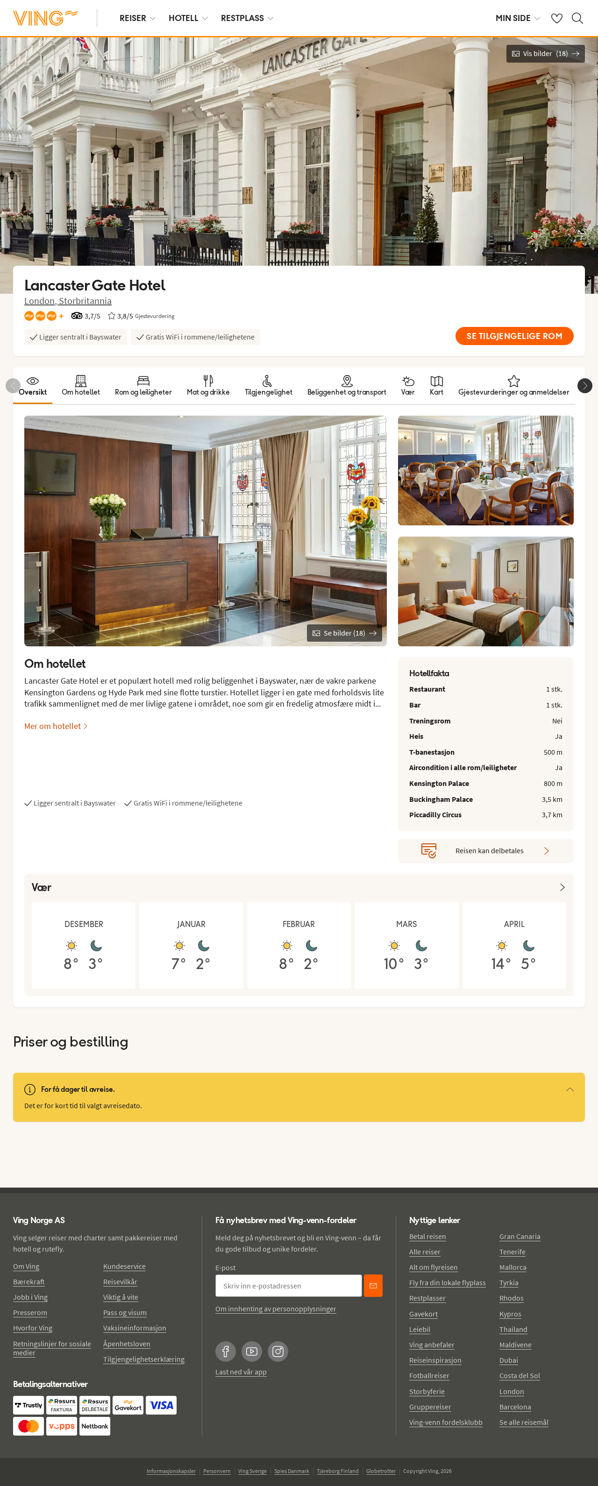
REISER (133, 18)
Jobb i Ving (30, 1297)
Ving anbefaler (432, 1344)
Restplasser (427, 1297)
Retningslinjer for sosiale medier (52, 1348)
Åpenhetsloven (126, 1343)
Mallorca (513, 1267)
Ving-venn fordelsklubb (446, 1422)
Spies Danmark (291, 1470)
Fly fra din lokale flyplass (447, 1282)
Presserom (30, 1312)
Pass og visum (125, 1312)
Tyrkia (509, 1282)
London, (41, 300)
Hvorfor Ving (32, 1327)
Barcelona (515, 1406)
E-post (225, 1267)
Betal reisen (427, 1236)
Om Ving (26, 1266)
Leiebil (419, 1329)
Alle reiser (425, 1251)
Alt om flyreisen (433, 1267)
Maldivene (515, 1344)
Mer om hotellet (52, 726)
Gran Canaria (520, 1236)
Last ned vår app (241, 1371)
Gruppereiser (430, 1406)
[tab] (32, 386)
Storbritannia (85, 300)
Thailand (513, 1329)
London (511, 1391)
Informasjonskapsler (171, 1470)
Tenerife (512, 1251)
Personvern (217, 1470)
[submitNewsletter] (373, 1285)
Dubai (508, 1360)
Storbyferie (427, 1391)
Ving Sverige (252, 1470)
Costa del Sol (519, 1375)
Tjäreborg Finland (338, 1470)
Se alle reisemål (523, 1422)
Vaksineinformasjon (134, 1327)
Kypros (510, 1313)
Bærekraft (29, 1281)
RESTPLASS (242, 18)
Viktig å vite (120, 1297)
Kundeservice (124, 1266)
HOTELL (184, 18)
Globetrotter (381, 1470)
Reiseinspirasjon (435, 1360)
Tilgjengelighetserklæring (144, 1359)
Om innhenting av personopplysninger (275, 1308)
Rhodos (511, 1297)
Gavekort (423, 1313)
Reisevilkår (120, 1281)
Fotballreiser (429, 1375)
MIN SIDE (513, 18)
